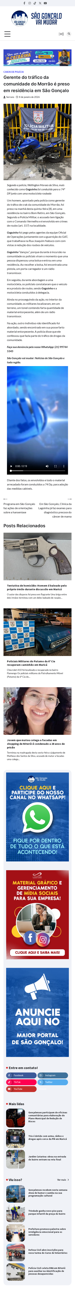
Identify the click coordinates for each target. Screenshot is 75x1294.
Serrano (10, 97)
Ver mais (62, 1179)
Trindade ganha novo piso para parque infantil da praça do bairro (46, 1212)
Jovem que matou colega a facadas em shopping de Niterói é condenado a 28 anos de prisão (36, 743)
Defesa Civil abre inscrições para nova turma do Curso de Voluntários (47, 1251)
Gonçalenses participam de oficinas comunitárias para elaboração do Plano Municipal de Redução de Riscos (47, 1117)
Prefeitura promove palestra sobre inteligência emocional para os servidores (47, 1232)
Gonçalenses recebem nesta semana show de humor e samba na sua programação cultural (47, 1192)
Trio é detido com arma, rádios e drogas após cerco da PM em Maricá (47, 1138)
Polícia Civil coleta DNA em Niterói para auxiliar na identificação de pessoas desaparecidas (46, 1271)
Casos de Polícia (13, 72)
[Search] (69, 34)
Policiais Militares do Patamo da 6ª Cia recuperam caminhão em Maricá (31, 663)
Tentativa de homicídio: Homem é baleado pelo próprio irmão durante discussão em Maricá (37, 587)
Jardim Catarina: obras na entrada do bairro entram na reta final (47, 1158)
